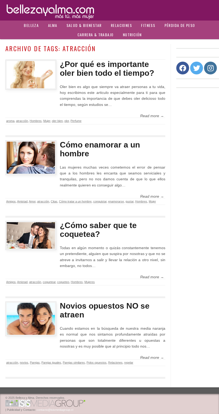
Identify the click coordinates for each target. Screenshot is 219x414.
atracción (22, 120)
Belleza (31, 25)
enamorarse (116, 201)
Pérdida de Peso (180, 25)
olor (66, 120)
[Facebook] (182, 68)
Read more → (152, 116)
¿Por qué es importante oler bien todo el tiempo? (107, 68)
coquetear (49, 282)
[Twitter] (196, 68)
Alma (52, 25)
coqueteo (63, 282)
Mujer (46, 120)
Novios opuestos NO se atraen (105, 310)
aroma (10, 120)
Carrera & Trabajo (95, 34)
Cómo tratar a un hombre (75, 201)
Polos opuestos (97, 362)
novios (24, 362)
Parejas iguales (51, 362)
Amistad (22, 201)
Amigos (11, 201)
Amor (32, 201)
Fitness (148, 25)
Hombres (36, 120)
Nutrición (132, 34)
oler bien (57, 120)
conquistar (100, 201)
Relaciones (121, 25)
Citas (54, 201)
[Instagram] (210, 68)
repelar (128, 362)
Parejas (35, 362)
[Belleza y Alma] (109, 10)
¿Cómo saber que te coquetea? (98, 229)
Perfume (76, 120)
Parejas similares (74, 362)
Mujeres (89, 282)
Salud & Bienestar (84, 25)
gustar (130, 201)
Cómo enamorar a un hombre (100, 149)
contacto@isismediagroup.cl (55, 409)
